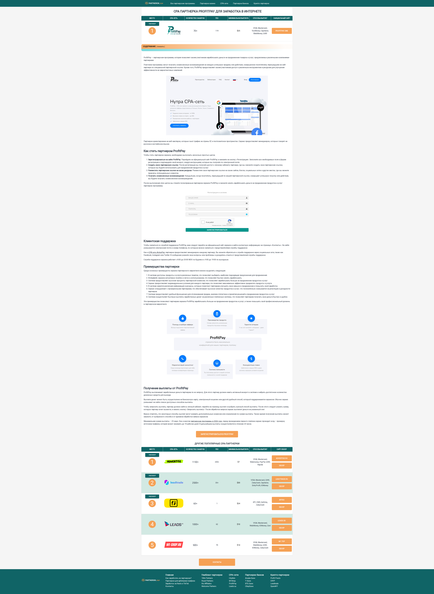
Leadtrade (274, 583)
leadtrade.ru (282, 479)
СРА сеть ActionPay (157, 252)
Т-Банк (248, 581)
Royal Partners (207, 581)
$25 (238, 31)
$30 (238, 483)
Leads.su (232, 586)
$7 (239, 462)
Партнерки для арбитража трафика (180, 581)
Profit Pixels (275, 578)
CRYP (272, 581)
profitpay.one (282, 31)
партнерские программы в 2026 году (206, 421)
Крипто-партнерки (261, 3)
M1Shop (232, 581)
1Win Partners (207, 578)
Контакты (217, 562)
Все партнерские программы (182, 3)
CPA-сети (224, 3)
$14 (238, 545)
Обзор (282, 465)
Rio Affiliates (207, 583)
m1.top (282, 541)
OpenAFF (274, 586)
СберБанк (249, 586)
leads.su (282, 521)
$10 (238, 524)
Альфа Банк (250, 578)
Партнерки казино (207, 3)
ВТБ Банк (249, 583)
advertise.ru (282, 458)
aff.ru (281, 500)
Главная (169, 575)
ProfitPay (232, 583)
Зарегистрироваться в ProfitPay (217, 434)
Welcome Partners (209, 586)
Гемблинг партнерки (212, 575)
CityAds (232, 578)
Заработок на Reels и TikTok (177, 583)
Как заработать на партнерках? (178, 578)
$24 (238, 503)
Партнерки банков (241, 3)
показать (160, 46)
